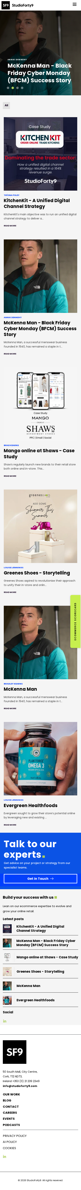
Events (9, 1119)
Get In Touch (37, 878)
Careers (10, 1113)
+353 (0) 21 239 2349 (26, 1081)
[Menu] (74, 4)
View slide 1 (8, 88)
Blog (7, 1100)
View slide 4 (22, 88)
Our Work (11, 1094)
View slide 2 (12, 88)
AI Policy (10, 1142)
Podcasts (11, 1125)
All (6, 105)
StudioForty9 (34, 1180)
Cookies (9, 1148)
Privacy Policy (15, 1136)
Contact (11, 1106)
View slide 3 (17, 88)
